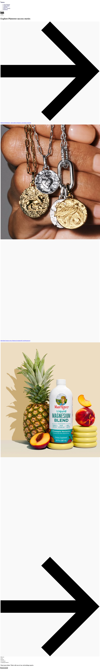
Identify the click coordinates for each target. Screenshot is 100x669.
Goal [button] (2, 658)
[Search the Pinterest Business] (2, 15)
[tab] (50, 230)
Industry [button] (2, 659)
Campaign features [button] (5, 662)
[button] (50, 71)
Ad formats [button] (3, 661)
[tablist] (50, 339)
